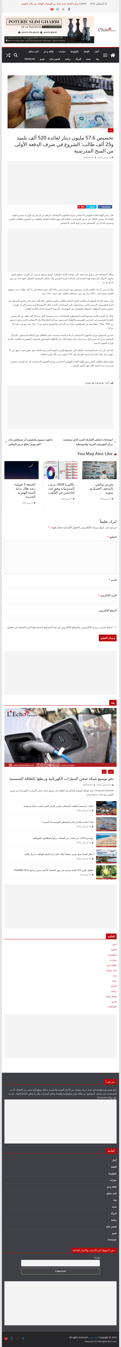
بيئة (97, 58)
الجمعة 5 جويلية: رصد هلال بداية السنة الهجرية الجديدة (24, 490)
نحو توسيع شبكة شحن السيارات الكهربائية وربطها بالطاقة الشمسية (61, 778)
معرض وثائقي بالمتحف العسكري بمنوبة (101, 488)
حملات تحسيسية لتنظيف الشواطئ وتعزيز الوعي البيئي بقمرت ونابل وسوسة (59, 805)
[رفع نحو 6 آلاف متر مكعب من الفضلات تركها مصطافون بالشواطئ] (106, 840)
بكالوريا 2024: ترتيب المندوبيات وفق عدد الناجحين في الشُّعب (61, 488)
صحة (88, 58)
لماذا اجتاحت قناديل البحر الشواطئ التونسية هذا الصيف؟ (68, 821)
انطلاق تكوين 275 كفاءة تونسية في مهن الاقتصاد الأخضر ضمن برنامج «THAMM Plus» (53, 870)
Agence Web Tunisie (109, 1341)
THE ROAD (97, 1341)
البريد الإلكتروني (107, 595)
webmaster (89, 157)
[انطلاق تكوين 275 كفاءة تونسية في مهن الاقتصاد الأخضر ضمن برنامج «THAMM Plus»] (106, 872)
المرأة (78, 58)
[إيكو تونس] (113, 55)
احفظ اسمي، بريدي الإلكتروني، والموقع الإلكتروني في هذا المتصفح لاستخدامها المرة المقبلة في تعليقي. (59, 627)
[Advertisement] (60, 183)
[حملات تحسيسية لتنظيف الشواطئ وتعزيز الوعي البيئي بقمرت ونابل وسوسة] (106, 808)
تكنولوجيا (75, 51)
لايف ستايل (33, 51)
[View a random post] (8, 55)
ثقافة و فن (49, 51)
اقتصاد (86, 51)
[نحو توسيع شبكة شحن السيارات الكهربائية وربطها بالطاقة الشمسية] (60, 737)
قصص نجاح (55, 58)
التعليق (112, 537)
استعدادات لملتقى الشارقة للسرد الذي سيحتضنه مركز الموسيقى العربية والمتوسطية (88, 442)
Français (30, 58)
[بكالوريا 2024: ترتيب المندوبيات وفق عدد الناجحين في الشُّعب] (60, 463)
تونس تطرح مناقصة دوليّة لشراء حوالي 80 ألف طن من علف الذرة (47, 3)
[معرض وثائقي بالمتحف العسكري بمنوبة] (99, 463)
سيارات (62, 51)
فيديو (42, 58)
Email (97, 1257)
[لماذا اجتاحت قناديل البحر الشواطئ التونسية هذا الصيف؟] (106, 824)
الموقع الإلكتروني (108, 610)
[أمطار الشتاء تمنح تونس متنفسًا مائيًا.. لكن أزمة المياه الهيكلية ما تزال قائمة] (106, 856)
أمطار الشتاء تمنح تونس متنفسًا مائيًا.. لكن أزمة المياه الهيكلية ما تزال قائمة (59, 854)
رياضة (68, 58)
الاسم (113, 580)
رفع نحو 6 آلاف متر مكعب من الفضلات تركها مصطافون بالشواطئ (63, 838)
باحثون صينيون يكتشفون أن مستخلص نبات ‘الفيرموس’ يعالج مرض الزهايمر (30, 442)
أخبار (97, 51)
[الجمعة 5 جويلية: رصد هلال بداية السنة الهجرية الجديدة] (21, 463)
